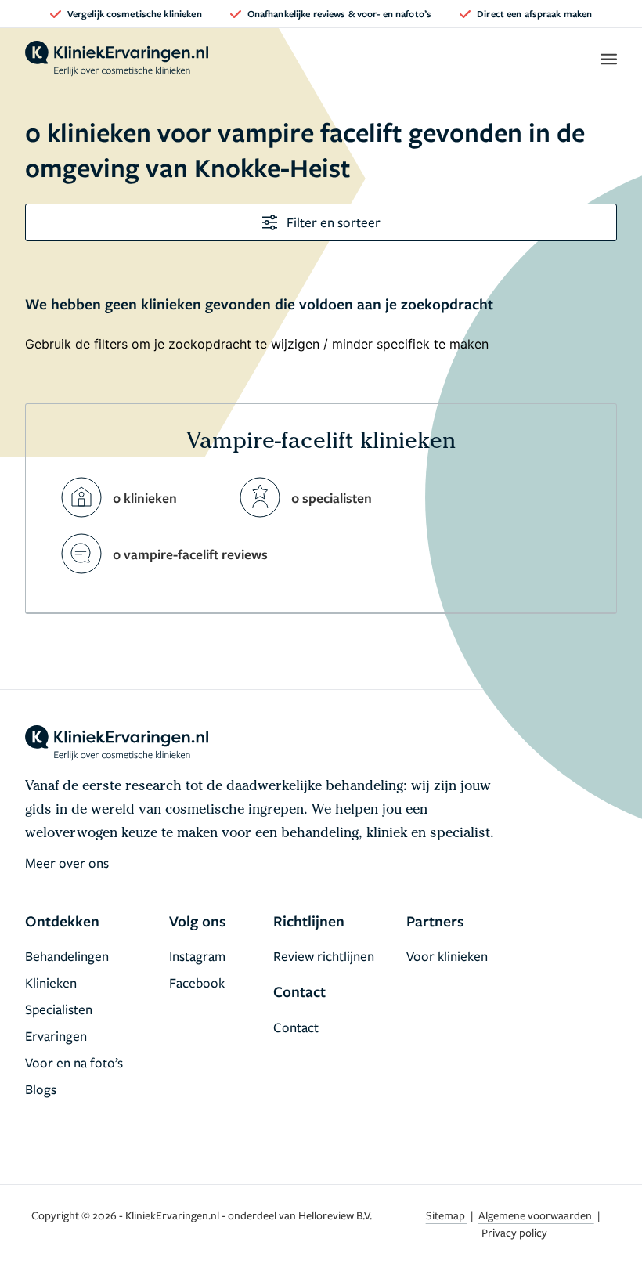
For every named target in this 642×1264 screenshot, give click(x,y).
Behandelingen (67, 956)
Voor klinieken (447, 956)
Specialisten (58, 1009)
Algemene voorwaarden (536, 1215)
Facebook (197, 982)
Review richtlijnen (323, 956)
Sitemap (446, 1215)
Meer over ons (67, 863)
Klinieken (51, 982)
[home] (116, 59)
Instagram (197, 956)
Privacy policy (514, 1232)
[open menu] (608, 59)
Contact (296, 1027)
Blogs (40, 1089)
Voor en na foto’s (74, 1062)
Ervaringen (56, 1036)
